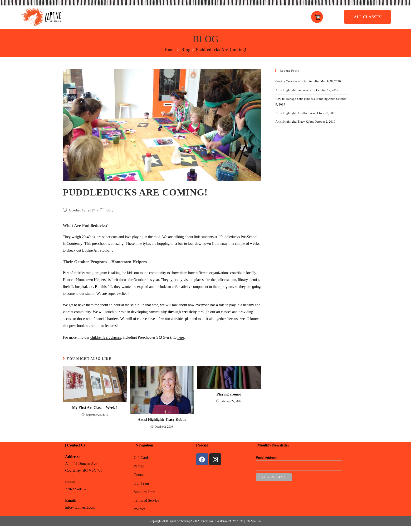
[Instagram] (215, 459)
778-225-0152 (76, 489)
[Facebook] (202, 459)
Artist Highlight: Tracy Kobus (162, 419)
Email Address (266, 458)
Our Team (141, 483)
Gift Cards (141, 458)
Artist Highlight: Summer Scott (295, 90)
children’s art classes (105, 337)
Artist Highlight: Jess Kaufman (295, 113)
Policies (139, 509)
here (180, 337)
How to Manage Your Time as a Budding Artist (305, 98)
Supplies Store (144, 492)
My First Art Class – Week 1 (95, 408)
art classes (223, 312)
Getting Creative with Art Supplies (297, 81)
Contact (139, 475)
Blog (109, 210)
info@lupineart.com (80, 507)
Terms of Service (146, 500)
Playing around (228, 394)
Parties (139, 466)
